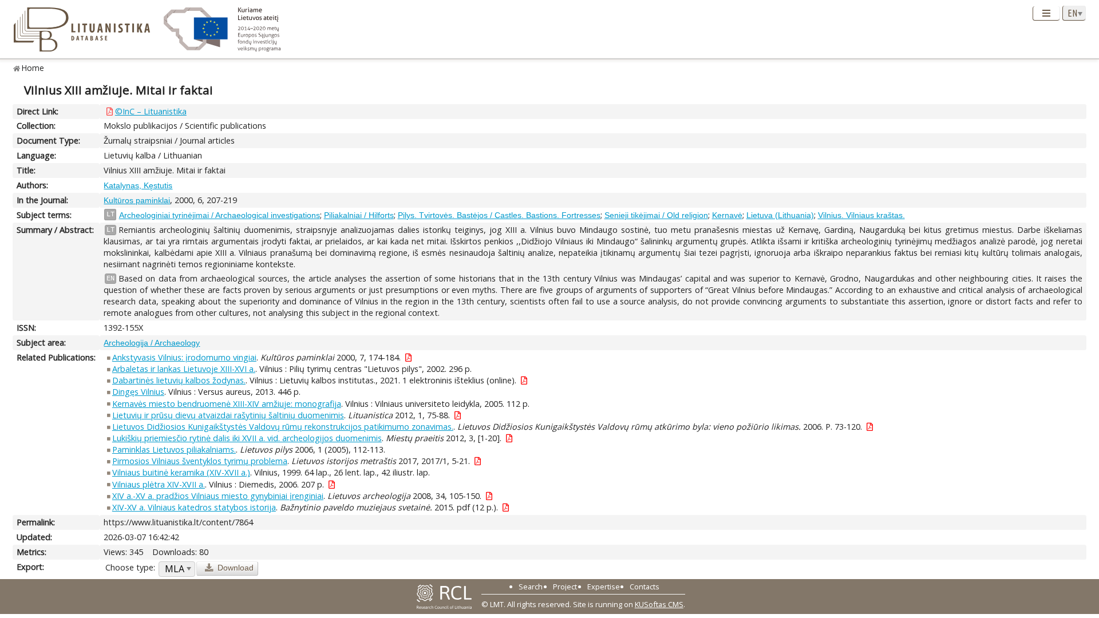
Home (33, 67)
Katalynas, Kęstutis (138, 185)
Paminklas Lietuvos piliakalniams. (174, 449)
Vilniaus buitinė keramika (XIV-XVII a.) (181, 472)
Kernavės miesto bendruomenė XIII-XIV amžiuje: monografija (226, 403)
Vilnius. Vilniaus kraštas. (861, 215)
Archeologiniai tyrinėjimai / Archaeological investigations (219, 215)
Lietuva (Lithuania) (780, 215)
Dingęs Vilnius (138, 391)
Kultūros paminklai (137, 200)
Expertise (603, 586)
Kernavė (727, 215)
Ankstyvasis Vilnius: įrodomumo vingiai (184, 357)
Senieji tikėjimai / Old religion (656, 215)
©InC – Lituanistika (151, 111)
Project (565, 586)
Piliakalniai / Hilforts (359, 215)
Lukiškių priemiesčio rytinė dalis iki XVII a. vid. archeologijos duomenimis (247, 438)
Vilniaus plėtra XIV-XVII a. (158, 484)
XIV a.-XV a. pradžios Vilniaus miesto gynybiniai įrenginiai (217, 495)
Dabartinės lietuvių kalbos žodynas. (179, 380)
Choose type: (130, 567)
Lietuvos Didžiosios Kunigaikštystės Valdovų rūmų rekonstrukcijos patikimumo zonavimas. (282, 426)
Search (531, 586)
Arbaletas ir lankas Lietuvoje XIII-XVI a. (183, 368)
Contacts (644, 586)
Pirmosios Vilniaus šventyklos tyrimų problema (199, 460)
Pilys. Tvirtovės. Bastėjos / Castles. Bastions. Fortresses (499, 215)
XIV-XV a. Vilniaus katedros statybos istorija (194, 507)
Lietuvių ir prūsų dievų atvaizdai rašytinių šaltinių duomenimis (228, 415)
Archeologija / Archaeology (152, 342)
